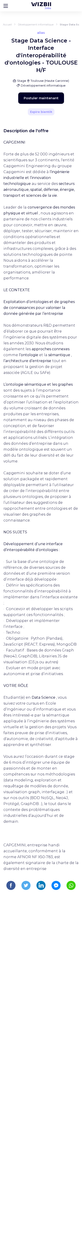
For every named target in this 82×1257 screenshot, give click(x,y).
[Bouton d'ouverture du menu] (5, 6)
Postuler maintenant (41, 98)
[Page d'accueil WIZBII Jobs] (41, 5)
